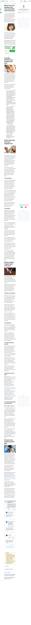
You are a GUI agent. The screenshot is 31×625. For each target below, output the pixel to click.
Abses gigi (8, 125)
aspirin (12, 245)
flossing (5, 430)
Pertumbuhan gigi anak (10, 90)
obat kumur (13, 379)
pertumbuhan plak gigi (8, 353)
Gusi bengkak (6, 13)
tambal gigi (6, 477)
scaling (13, 477)
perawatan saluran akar (10, 478)
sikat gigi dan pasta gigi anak (11, 418)
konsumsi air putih (13, 376)
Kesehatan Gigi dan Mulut (7, 3)
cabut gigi (10, 477)
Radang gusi (8, 106)
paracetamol (6, 168)
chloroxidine (11, 395)
